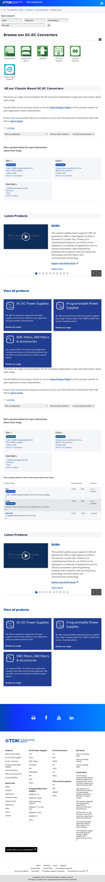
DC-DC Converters (11, 761)
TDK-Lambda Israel (34, 2)
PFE (30, 768)
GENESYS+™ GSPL (35, 798)
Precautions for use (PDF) (77, 871)
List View (10, 128)
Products (9, 750)
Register (63, 865)
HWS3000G (33, 772)
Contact (8, 815)
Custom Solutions (75, 59)
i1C (53, 754)
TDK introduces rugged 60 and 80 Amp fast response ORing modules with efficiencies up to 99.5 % (84, 835)
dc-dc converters (41, 10)
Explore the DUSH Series (63, 263)
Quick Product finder (60, 107)
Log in (55, 865)
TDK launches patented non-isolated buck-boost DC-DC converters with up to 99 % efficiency (84, 805)
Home (7, 787)
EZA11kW (21, 514)
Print (33, 717)
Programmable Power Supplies (13, 766)
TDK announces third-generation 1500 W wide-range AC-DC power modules (84, 824)
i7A (53, 772)
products (29, 10)
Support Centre (10, 801)
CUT (30, 754)
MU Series (32, 765)
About (7, 812)
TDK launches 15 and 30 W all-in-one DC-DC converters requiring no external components (84, 815)
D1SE (31, 757)
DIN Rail (42, 58)
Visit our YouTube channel (82, 760)
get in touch (17, 121)
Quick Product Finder (9, 78)
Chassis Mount (9, 58)
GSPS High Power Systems (35, 802)
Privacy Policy (35, 868)
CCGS (27, 504)
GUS (30, 779)
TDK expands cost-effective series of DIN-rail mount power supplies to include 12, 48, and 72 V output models (84, 793)
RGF (53, 788)
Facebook (46, 717)
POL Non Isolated (58, 59)
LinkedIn (71, 717)
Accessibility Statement (64, 868)
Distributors (9, 805)
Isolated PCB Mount (26, 59)
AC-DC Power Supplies (13, 757)
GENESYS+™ (33, 816)
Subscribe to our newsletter (19, 849)
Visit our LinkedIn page (82, 766)
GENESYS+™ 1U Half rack (36, 808)
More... (32, 783)
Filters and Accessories (13, 774)
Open (101, 3)
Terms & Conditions (21, 871)
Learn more (57, 268)
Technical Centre (11, 797)
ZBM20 (55, 792)
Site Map (47, 865)
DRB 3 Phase (33, 761)
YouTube (59, 717)
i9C (53, 765)
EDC (28, 492)
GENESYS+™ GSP (35, 812)
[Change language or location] (5, 10)
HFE (30, 776)
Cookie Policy (47, 868)
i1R (53, 785)
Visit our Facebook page (82, 755)
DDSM (54, 761)
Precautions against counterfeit (53, 871)
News (7, 808)
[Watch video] (26, 236)
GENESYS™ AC (34, 794)
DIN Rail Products (11, 770)
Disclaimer (35, 871)
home (21, 10)
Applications (9, 794)
